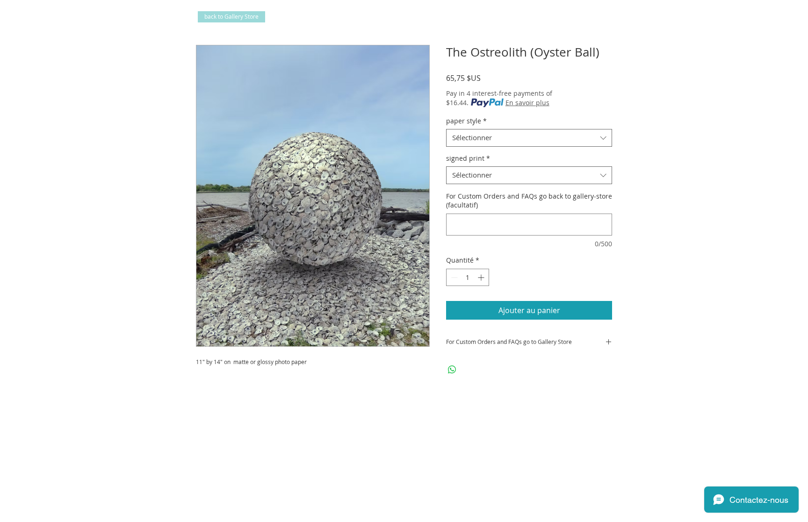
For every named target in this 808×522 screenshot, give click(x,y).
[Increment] (482, 277)
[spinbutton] (467, 277)
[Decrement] (453, 277)
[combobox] (529, 138)
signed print (468, 158)
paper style (466, 121)
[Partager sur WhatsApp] (452, 369)
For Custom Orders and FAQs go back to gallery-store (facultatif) (529, 201)
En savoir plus (527, 102)
